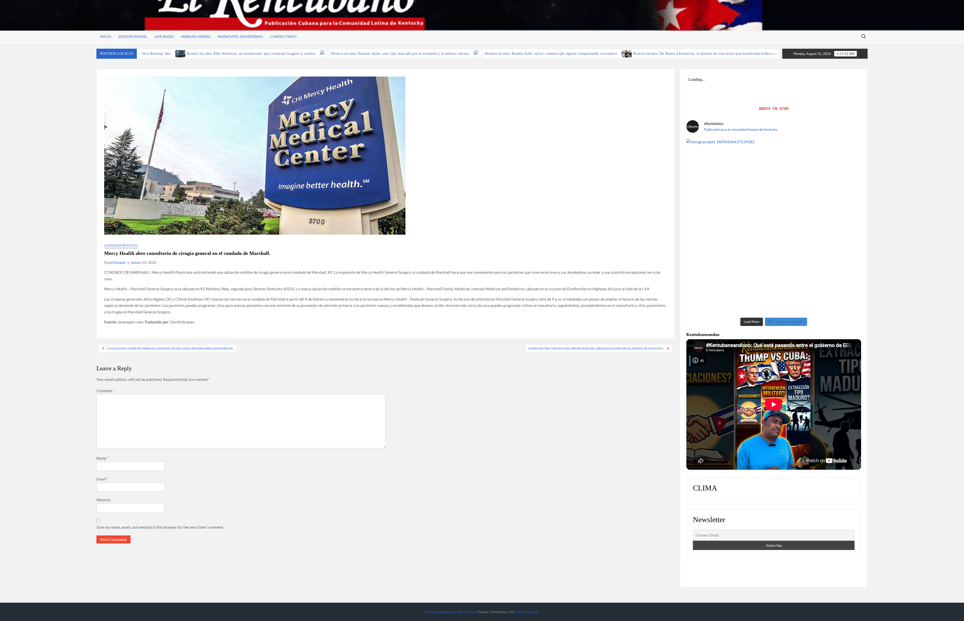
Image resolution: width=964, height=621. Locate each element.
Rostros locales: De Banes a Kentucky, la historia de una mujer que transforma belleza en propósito (657, 53)
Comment (105, 390)
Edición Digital (132, 36)
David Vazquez (115, 262)
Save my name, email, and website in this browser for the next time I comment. (160, 527)
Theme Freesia (526, 612)
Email (102, 479)
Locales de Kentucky (121, 245)
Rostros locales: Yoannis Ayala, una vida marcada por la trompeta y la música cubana (344, 53)
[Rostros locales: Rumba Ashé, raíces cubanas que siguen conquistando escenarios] (423, 53)
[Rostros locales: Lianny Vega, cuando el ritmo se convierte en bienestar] (747, 53)
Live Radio (164, 36)
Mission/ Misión (195, 36)
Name (102, 458)
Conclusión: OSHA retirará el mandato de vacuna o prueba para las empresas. (170, 348)
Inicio (105, 36)
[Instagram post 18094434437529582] (773, 226)
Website (103, 500)
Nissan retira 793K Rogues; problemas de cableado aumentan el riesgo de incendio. (596, 348)
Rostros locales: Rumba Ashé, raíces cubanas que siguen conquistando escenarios (495, 53)
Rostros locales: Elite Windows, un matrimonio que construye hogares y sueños (195, 53)
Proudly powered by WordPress (450, 612)
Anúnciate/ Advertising (240, 36)
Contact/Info (283, 36)
